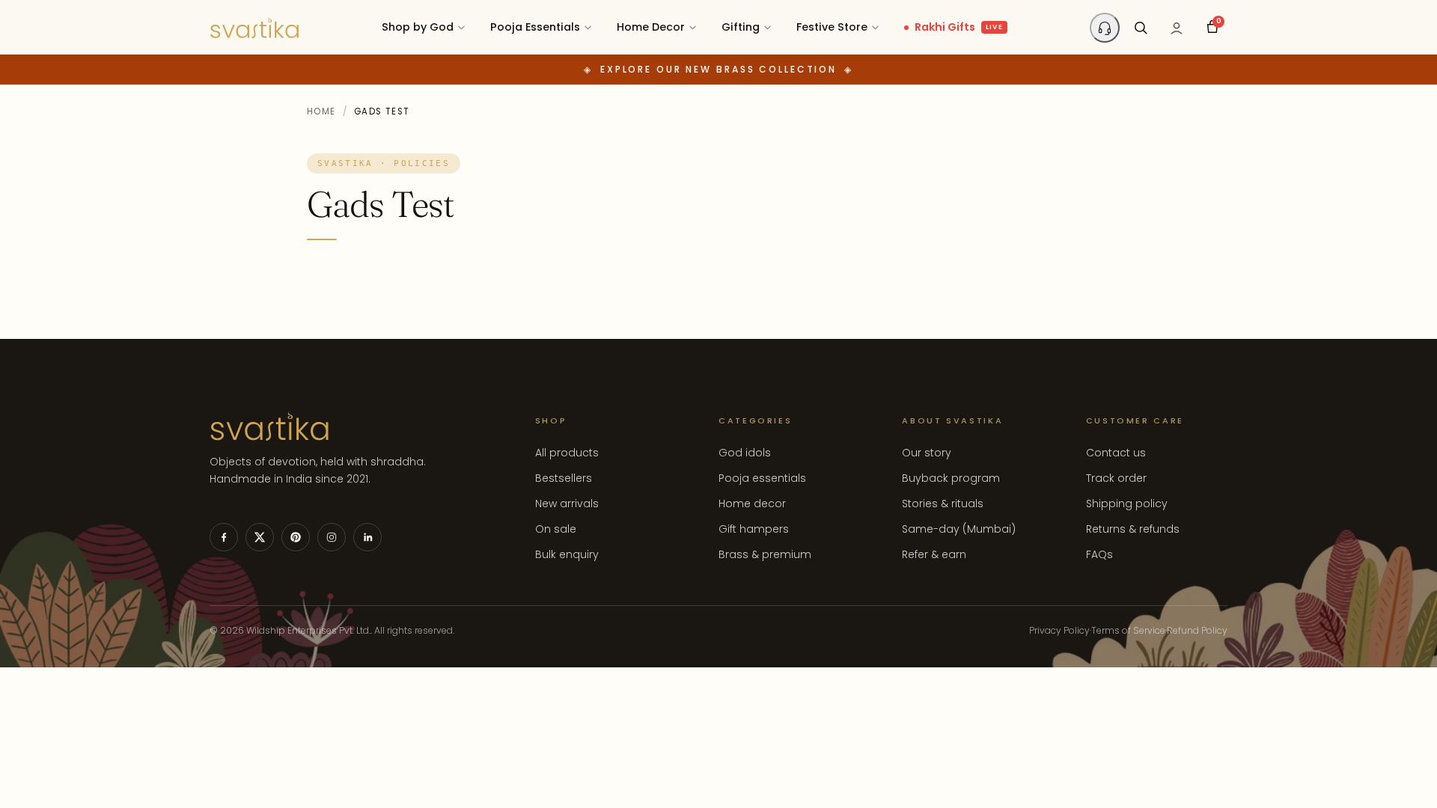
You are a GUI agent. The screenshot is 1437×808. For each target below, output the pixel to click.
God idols (744, 452)
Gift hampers (753, 528)
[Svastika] (254, 27)
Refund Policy (1197, 630)
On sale (555, 528)
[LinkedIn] (367, 537)
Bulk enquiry (567, 554)
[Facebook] (224, 537)
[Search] (1141, 28)
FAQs (1099, 554)
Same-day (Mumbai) (959, 528)
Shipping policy (1127, 503)
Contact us (1116, 452)
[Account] (1177, 28)
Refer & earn (934, 554)
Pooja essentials (762, 478)
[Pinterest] (295, 537)
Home (321, 111)
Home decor (752, 503)
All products (567, 452)
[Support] (1105, 28)
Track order (1116, 478)
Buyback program (951, 478)
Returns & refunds (1133, 528)
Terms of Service (1128, 630)
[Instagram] (331, 537)
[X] (259, 537)
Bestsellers (563, 478)
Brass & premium (764, 554)
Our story (926, 452)
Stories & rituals (942, 503)
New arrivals (567, 503)
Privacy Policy (1059, 630)
